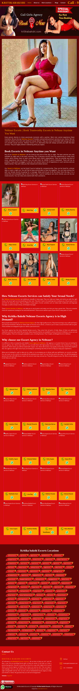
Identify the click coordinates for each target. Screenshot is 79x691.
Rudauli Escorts (35, 599)
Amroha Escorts (57, 555)
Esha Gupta (50, 459)
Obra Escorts (44, 583)
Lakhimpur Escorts (35, 567)
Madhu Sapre (13, 459)
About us (36, 3)
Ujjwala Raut (13, 389)
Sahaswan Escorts (49, 603)
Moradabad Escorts (12, 575)
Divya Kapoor (12, 210)
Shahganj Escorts (24, 615)
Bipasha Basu (50, 389)
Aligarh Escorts (33, 555)
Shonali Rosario (32, 424)
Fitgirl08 (9, 675)
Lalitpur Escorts (58, 567)
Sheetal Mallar (32, 459)
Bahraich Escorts (24, 559)
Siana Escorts (11, 622)
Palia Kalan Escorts (12, 587)
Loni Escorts (11, 571)
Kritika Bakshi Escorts (42, 688)
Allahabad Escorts (46, 555)
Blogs (56, 3)
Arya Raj (30, 245)
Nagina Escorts (24, 575)
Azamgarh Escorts (12, 559)
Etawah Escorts (49, 559)
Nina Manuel (68, 529)
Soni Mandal (32, 279)
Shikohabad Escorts (50, 618)
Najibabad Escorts (37, 575)
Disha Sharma (70, 210)
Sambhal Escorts (36, 607)
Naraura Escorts (11, 579)
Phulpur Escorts (35, 587)
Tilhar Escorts (40, 630)
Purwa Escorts (49, 591)
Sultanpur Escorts (44, 626)
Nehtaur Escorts (65, 579)
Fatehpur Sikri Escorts (62, 559)
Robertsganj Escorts (22, 599)
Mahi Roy (30, 210)
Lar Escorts (69, 567)
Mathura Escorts (34, 571)
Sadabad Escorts (59, 599)
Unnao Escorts (33, 634)
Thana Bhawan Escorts (27, 630)
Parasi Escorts (24, 587)
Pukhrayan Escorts (24, 591)
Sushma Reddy (32, 529)
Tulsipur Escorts (63, 630)
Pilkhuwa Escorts (69, 587)
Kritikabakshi (13, 2)
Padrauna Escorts (66, 583)
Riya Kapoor (51, 245)
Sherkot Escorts (25, 618)
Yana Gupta (13, 529)
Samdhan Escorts (48, 607)
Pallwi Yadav (51, 279)
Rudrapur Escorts (47, 599)
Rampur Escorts (11, 595)
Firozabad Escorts (12, 563)
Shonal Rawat (68, 494)
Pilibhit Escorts (57, 587)
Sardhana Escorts (34, 611)
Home (29, 3)
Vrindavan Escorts (69, 634)
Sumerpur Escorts (57, 626)
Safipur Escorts (11, 603)
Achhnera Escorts (12, 555)
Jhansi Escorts (46, 563)
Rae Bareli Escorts (61, 591)
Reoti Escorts (11, 599)
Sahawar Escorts (61, 603)
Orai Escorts (54, 583)
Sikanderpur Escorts (23, 622)
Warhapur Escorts (12, 638)
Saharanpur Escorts (23, 603)
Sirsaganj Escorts (64, 622)
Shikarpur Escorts (37, 618)
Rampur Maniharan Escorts (26, 595)
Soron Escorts (32, 626)
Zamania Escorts (36, 638)
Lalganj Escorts (47, 567)
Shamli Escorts (50, 615)
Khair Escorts (11, 567)
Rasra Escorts (40, 595)
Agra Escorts (23, 555)
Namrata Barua (50, 424)
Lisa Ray (30, 494)
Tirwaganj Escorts (51, 630)
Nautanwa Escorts (40, 579)
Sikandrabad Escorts (36, 622)
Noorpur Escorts (33, 583)
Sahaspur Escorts (37, 603)
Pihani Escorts (46, 587)
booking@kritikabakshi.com (70, 663)
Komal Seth (51, 210)
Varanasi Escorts (56, 634)
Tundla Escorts (11, 634)
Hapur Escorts (24, 563)
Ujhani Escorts (22, 634)
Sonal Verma (70, 245)
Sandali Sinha (68, 424)
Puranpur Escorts (37, 591)
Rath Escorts (50, 595)
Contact (62, 3)
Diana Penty (69, 389)
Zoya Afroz (68, 459)
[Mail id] (61, 668)
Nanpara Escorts (60, 575)
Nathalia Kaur (13, 494)
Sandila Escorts (22, 611)
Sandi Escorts (11, 611)
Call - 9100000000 (67, 668)
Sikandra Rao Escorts (50, 622)
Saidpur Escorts (23, 607)
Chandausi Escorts (37, 559)
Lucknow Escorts (22, 571)
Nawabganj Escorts (52, 579)
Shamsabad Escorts (62, 615)
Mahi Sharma (12, 279)
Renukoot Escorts (61, 595)
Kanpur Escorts (67, 563)
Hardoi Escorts (34, 563)
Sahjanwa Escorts (12, 607)
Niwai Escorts (11, 583)
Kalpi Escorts (56, 563)
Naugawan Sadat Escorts (25, 579)
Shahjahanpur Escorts (38, 615)
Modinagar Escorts (58, 571)
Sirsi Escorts (10, 626)
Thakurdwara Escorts (13, 630)
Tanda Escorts (68, 626)
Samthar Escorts (60, 607)
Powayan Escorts (12, 591)
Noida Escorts (22, 583)
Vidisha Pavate (50, 494)
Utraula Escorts (44, 634)
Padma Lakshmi (32, 389)
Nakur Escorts (48, 575)
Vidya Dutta (12, 245)
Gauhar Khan (13, 424)
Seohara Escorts (46, 611)
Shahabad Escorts (58, 611)
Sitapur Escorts (21, 626)
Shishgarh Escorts (63, 618)
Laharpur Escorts (22, 567)
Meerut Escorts (45, 571)
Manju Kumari (70, 279)
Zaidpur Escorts (24, 638)
